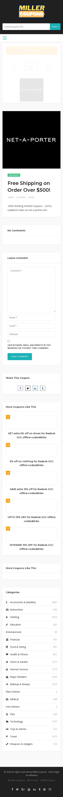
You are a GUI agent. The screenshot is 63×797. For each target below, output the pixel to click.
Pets (12, 714)
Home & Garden (19, 661)
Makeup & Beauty (20, 684)
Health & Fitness (19, 654)
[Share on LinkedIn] (35, 388)
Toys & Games (18, 729)
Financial (14, 639)
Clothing (21, 197)
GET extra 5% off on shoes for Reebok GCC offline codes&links (31, 435)
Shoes (31, 197)
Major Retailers (18, 676)
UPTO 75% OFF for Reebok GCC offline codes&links (31, 519)
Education (15, 624)
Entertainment (13, 632)
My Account (32, 780)
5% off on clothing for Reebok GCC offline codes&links (31, 463)
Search (55, 26)
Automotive (16, 609)
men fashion (12, 706)
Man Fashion (13, 691)
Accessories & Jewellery (23, 602)
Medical (14, 699)
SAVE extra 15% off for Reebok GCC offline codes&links (31, 491)
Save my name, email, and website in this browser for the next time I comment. (29, 346)
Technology (16, 721)
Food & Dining (18, 646)
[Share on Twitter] (27, 388)
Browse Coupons (16, 780)
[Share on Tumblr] (42, 388)
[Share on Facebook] (20, 388)
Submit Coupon (47, 780)
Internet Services (19, 669)
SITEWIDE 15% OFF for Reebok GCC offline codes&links (31, 546)
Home (10, 197)
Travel (13, 736)
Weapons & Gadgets (21, 744)
